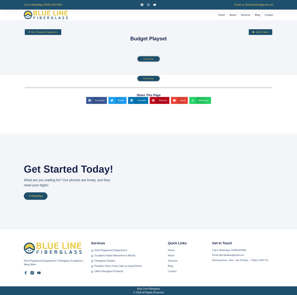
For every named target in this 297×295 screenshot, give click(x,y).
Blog (257, 15)
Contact (269, 15)
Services (245, 15)
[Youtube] (154, 5)
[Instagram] (148, 5)
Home (221, 15)
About (233, 15)
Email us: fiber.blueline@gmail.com (254, 4)
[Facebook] (142, 5)
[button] (96, 100)
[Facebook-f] (25, 273)
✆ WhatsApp (36, 196)
